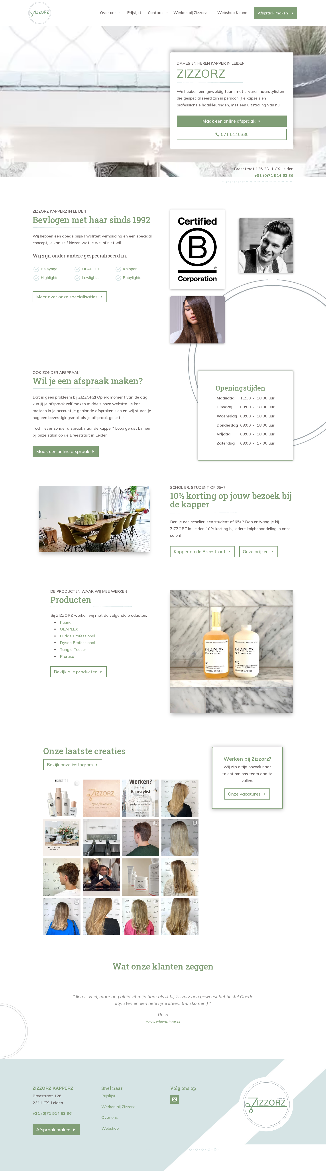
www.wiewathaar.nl (163, 1021)
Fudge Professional (77, 635)
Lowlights (90, 277)
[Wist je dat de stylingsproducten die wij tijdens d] (180, 798)
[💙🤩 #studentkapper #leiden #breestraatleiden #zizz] (62, 916)
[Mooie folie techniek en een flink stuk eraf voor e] (180, 837)
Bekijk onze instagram (70, 764)
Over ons (109, 1117)
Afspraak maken (53, 1129)
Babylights (132, 277)
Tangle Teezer (73, 649)
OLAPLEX (91, 269)
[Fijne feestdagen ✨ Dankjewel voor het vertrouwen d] (101, 798)
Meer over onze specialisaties (67, 296)
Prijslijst (108, 1095)
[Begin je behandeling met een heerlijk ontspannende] (101, 837)
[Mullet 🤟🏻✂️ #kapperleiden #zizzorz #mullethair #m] (62, 877)
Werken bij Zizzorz (118, 1106)
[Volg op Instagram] (174, 1099)
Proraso (67, 656)
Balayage (49, 269)
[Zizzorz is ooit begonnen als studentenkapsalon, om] (62, 837)
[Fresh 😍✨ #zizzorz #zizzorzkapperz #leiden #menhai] (140, 837)
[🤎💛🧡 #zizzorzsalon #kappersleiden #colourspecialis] (101, 916)
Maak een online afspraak (228, 121)
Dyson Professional (77, 642)
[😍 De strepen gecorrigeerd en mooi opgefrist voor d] (180, 877)
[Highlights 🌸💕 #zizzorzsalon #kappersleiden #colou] (140, 916)
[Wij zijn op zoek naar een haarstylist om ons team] (140, 798)
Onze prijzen (256, 551)
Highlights (49, 277)
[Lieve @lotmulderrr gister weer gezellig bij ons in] (101, 877)
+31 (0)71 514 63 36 (52, 1113)
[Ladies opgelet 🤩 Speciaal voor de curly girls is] (140, 877)
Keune (65, 622)
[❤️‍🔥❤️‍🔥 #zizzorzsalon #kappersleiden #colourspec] (180, 916)
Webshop (110, 1128)
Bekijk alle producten (75, 671)
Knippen (130, 269)
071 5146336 (235, 134)
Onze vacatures (244, 794)
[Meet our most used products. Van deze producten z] (62, 798)
